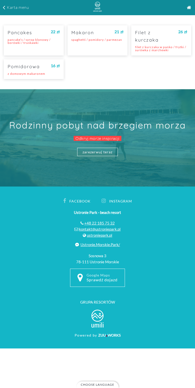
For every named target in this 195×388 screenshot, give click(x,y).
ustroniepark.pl (99, 235)
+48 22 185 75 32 (99, 223)
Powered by (98, 335)
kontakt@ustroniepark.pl (100, 229)
